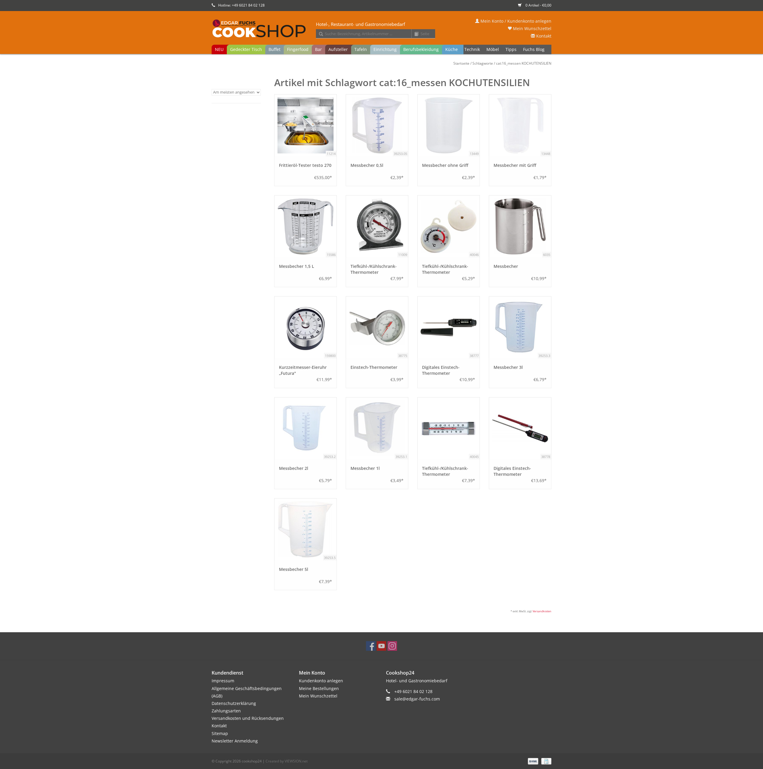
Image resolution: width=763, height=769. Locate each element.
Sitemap (220, 733)
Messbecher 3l (508, 367)
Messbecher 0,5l (367, 165)
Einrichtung (385, 49)
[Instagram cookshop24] (392, 646)
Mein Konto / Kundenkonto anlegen (515, 21)
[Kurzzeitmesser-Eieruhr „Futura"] (305, 327)
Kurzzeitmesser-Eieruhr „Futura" (303, 370)
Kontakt (543, 36)
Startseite (461, 63)
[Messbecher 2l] (305, 428)
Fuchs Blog (534, 49)
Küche (451, 49)
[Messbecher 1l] (377, 428)
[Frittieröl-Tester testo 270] (305, 125)
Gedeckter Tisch (246, 49)
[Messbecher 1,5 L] (305, 226)
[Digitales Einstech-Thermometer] (449, 327)
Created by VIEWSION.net (287, 761)
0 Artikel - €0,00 (538, 5)
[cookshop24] (381, 29)
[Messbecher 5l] (305, 529)
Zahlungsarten (226, 711)
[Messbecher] (520, 226)
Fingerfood (297, 49)
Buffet (274, 49)
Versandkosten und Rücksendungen (248, 718)
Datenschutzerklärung (234, 703)
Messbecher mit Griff (515, 165)
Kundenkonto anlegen (321, 680)
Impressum (223, 680)
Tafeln (360, 49)
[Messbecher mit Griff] (520, 125)
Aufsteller (338, 49)
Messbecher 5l (293, 569)
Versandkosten (542, 611)
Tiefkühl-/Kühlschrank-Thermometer (374, 269)
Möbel (492, 49)
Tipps (511, 49)
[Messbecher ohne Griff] (449, 125)
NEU (219, 49)
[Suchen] (319, 34)
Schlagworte (482, 63)
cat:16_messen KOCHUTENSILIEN (523, 63)
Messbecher (506, 266)
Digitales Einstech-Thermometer (441, 370)
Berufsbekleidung (421, 49)
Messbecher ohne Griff (445, 165)
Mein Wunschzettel (531, 28)
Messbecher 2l (293, 468)
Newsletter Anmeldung (235, 741)
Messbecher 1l (365, 468)
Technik (472, 49)
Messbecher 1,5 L (296, 266)
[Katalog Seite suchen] (414, 34)
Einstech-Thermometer (374, 367)
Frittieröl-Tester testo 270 (305, 165)
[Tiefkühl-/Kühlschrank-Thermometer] (377, 226)
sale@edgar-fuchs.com (417, 699)
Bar (318, 49)
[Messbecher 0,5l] (377, 125)
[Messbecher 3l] (520, 327)
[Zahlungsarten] (532, 760)
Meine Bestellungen (319, 688)
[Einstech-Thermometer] (377, 327)
